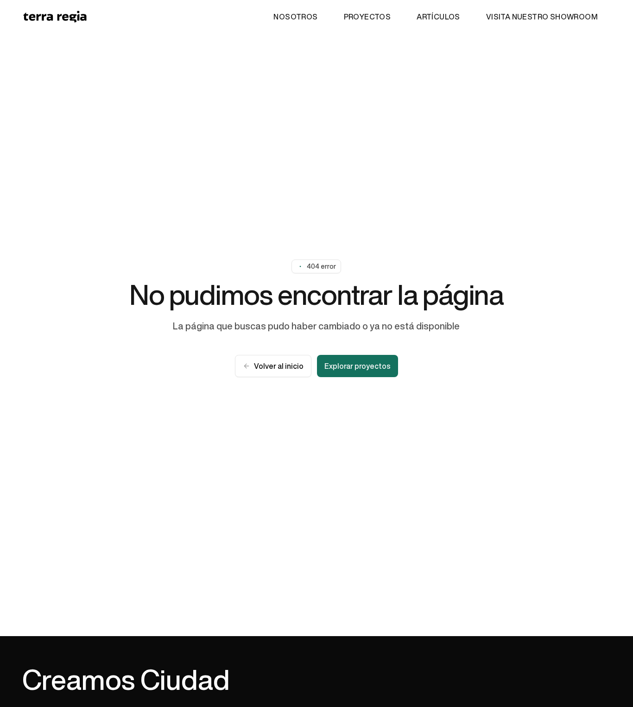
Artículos (438, 16)
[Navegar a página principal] (54, 16)
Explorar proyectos (357, 366)
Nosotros (295, 16)
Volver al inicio (279, 366)
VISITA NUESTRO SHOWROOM (542, 16)
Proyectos (367, 16)
